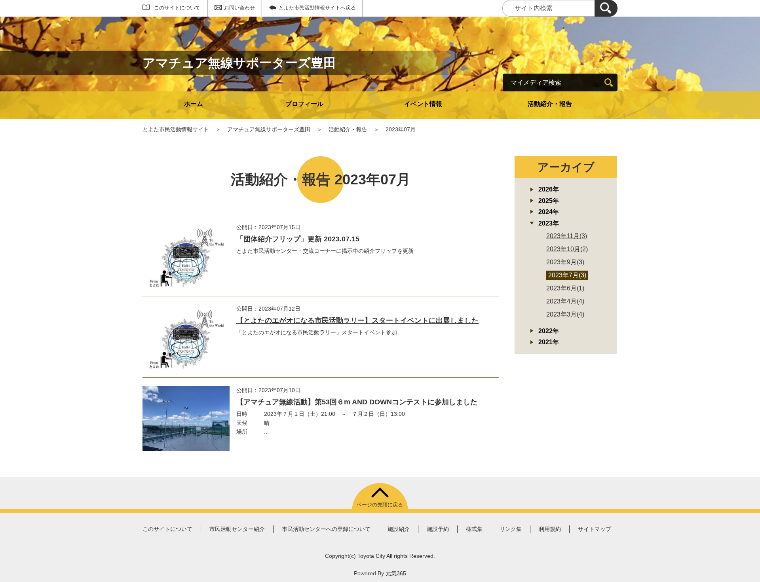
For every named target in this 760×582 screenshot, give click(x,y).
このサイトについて (177, 8)
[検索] (606, 8)
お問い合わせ (239, 8)
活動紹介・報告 (550, 103)
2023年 (548, 223)
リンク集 (511, 529)
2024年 (548, 212)
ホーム (193, 103)
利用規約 (550, 529)
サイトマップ (594, 529)
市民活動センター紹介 (237, 529)
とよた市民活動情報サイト (175, 129)
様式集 (474, 529)
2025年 (548, 200)
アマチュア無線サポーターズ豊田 (268, 129)
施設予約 (438, 529)
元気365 (396, 573)
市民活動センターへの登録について (326, 529)
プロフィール (304, 103)
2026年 (548, 189)
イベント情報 (423, 103)
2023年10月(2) (567, 249)
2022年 (548, 331)
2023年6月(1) (565, 288)
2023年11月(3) (566, 236)
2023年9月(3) (565, 262)
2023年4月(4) (565, 301)
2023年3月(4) (565, 314)
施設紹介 (399, 529)
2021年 (548, 342)
